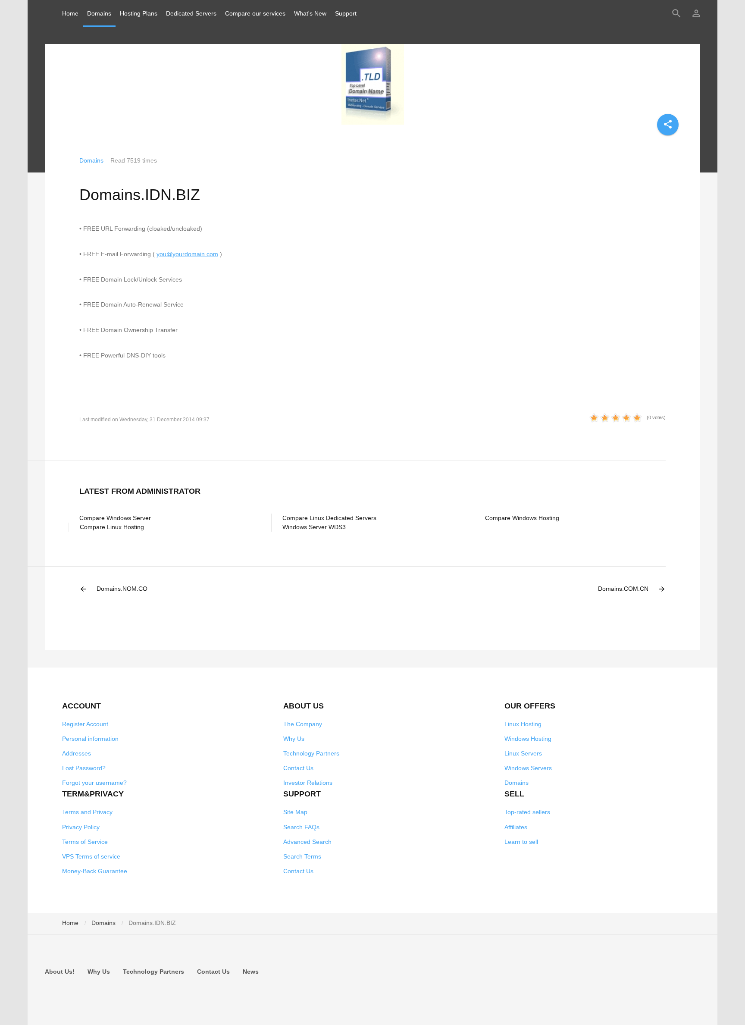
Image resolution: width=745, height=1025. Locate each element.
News (251, 971)
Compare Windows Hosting (522, 517)
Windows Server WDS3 (314, 526)
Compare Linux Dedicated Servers (329, 517)
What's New (310, 13)
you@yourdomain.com (187, 254)
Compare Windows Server (115, 517)
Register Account (85, 724)
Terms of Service (85, 841)
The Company (302, 724)
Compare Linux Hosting (112, 526)
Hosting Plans (138, 13)
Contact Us (298, 768)
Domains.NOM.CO (113, 589)
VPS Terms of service (91, 856)
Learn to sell (521, 841)
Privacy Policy (81, 827)
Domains (99, 13)
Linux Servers (523, 753)
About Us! (60, 971)
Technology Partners (311, 753)
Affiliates (515, 827)
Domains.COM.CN (632, 589)
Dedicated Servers (191, 13)
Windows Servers (528, 768)
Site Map (295, 812)
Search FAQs (301, 827)
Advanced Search (307, 841)
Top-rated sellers (527, 812)
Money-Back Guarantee (94, 871)
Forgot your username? (94, 782)
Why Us (293, 738)
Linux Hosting (523, 724)
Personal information (90, 738)
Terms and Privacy (87, 812)
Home (70, 13)
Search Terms (302, 856)
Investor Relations (307, 782)
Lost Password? (84, 768)
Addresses (76, 753)
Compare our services (255, 13)
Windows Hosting (527, 738)
